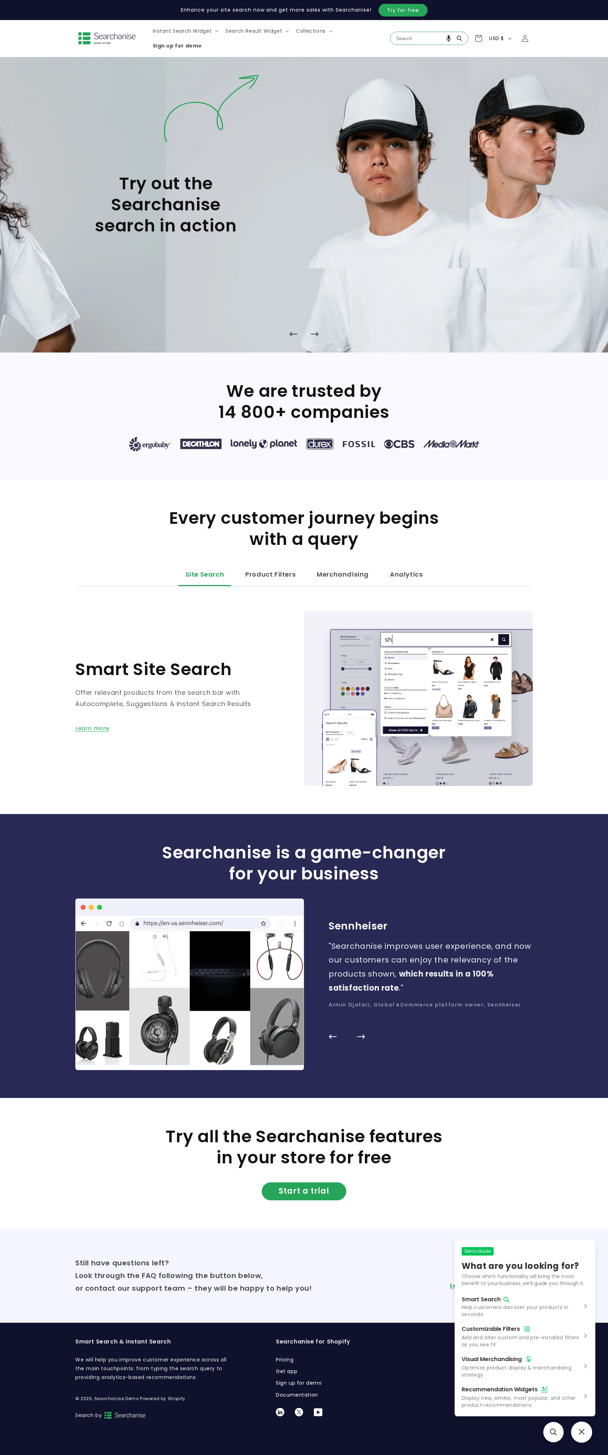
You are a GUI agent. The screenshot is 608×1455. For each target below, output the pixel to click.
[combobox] (429, 38)
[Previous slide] (293, 334)
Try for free (403, 10)
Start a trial (304, 1191)
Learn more (92, 729)
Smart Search (481, 1299)
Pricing (284, 1359)
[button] (185, 31)
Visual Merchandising (492, 1359)
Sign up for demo (299, 1382)
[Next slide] (314, 334)
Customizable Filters (491, 1329)
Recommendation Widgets (499, 1389)
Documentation (297, 1394)
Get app (286, 1371)
